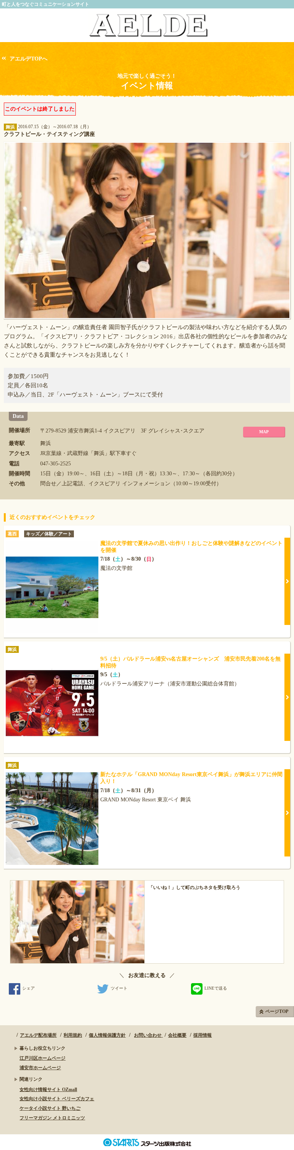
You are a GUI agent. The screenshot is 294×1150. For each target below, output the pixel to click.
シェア (28, 988)
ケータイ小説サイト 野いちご (50, 1108)
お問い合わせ (148, 1035)
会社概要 (177, 1035)
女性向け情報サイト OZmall (48, 1089)
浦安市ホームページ (40, 1067)
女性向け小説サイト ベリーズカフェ (57, 1098)
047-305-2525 (55, 464)
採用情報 (202, 1035)
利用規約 (73, 1035)
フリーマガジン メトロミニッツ (52, 1118)
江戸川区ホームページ (42, 1058)
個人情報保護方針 (107, 1035)
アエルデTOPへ (28, 59)
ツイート (119, 988)
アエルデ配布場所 (38, 1035)
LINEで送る (215, 988)
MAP (264, 431)
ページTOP (276, 1011)
